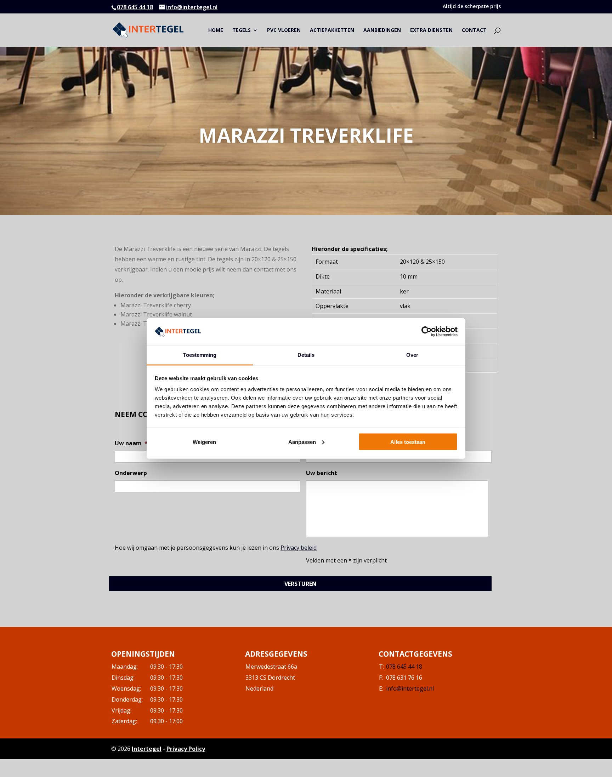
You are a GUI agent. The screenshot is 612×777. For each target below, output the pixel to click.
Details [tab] (306, 355)
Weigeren (204, 442)
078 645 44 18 (135, 7)
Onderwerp (131, 473)
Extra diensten (431, 30)
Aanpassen (302, 442)
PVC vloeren (284, 30)
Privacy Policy (185, 749)
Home (215, 30)
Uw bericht (321, 473)
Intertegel (147, 749)
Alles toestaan (407, 442)
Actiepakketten (332, 30)
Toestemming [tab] (199, 355)
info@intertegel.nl (410, 688)
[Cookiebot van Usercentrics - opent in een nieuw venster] (427, 331)
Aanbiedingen (382, 30)
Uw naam (131, 443)
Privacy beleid (298, 548)
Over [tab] (412, 355)
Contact (474, 30)
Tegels (241, 30)
